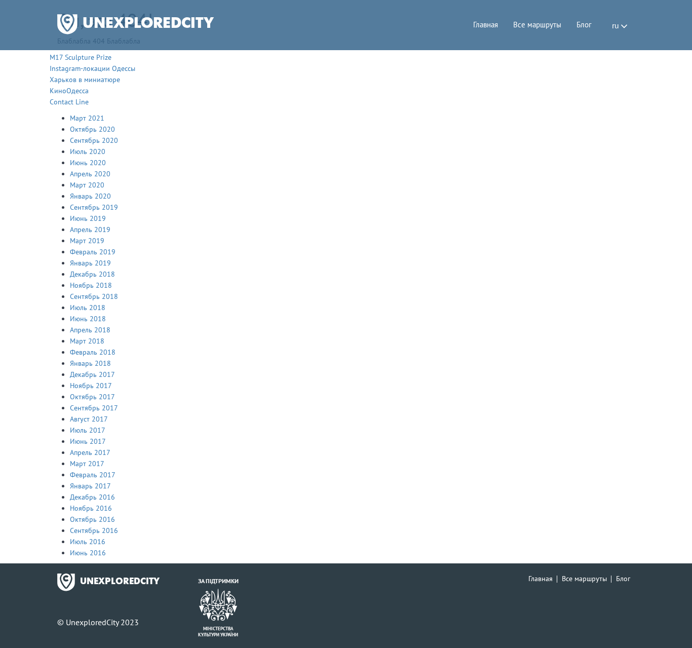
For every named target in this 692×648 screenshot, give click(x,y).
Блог (584, 24)
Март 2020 (87, 184)
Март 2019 (87, 240)
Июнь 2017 (88, 441)
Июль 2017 (87, 430)
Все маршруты (537, 24)
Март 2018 (87, 341)
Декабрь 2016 (92, 497)
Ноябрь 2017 (91, 385)
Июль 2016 (87, 541)
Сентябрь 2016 (94, 530)
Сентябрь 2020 (94, 140)
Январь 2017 (90, 485)
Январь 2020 (90, 196)
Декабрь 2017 (92, 374)
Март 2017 (87, 463)
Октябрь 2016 (92, 519)
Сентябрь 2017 (94, 407)
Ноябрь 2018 (91, 285)
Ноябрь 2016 (91, 508)
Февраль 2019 (93, 251)
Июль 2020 (87, 151)
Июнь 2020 (88, 162)
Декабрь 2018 (92, 274)
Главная (485, 24)
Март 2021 (87, 118)
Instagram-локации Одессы (92, 68)
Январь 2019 (90, 263)
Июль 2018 (87, 307)
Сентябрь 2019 (94, 207)
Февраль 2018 (93, 352)
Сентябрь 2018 (94, 296)
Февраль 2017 (93, 474)
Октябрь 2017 (92, 396)
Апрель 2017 (90, 452)
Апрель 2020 (90, 173)
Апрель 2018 (90, 329)
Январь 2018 (90, 363)
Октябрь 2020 (92, 129)
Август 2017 (89, 419)
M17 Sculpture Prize (80, 57)
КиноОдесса (69, 90)
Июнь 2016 (88, 552)
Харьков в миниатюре (85, 79)
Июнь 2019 (88, 218)
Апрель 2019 (90, 229)
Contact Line (69, 101)
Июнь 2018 (88, 318)
